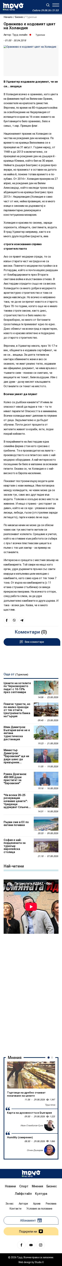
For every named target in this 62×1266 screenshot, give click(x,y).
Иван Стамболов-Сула (31, 1125)
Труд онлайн (19, 34)
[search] (48, 5)
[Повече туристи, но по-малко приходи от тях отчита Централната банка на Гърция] (46, 709)
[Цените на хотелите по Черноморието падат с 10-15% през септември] (46, 688)
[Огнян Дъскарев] (49, 1150)
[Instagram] (41, 1245)
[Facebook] (21, 1245)
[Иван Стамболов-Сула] (49, 1125)
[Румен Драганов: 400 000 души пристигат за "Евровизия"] (46, 779)
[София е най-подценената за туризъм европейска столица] (46, 845)
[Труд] (31, 1173)
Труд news (50, 1105)
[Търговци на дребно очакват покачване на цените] (31, 1075)
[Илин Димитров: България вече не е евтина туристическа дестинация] (46, 733)
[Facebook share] (7, 620)
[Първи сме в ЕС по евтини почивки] (46, 824)
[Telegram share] (22, 620)
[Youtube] (31, 1245)
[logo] (13, 7)
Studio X (39, 1262)
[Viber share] (14, 620)
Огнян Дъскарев (35, 1150)
